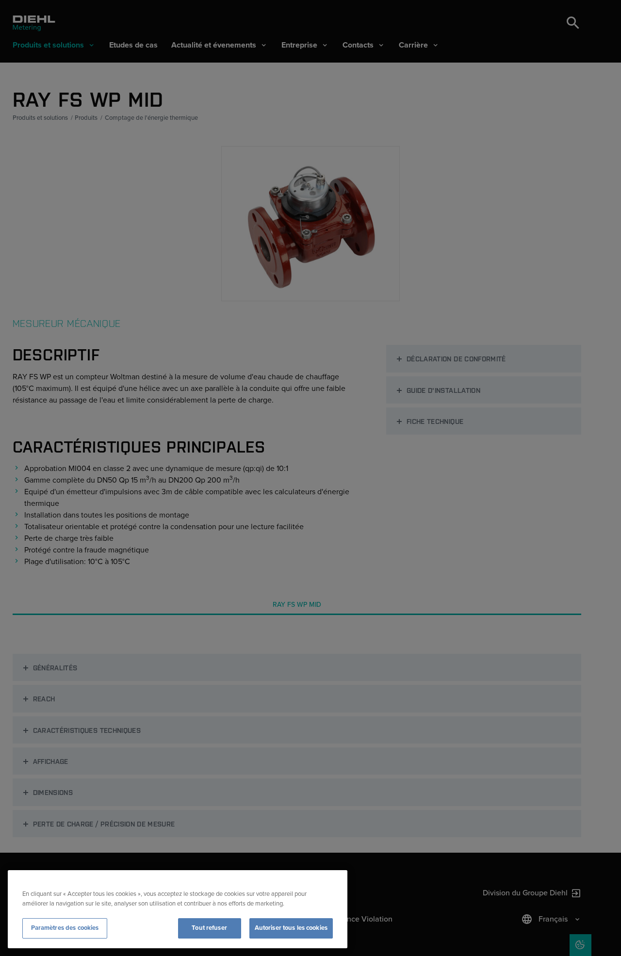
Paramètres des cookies (65, 928)
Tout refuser (209, 928)
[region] (177, 909)
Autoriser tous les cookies (291, 928)
